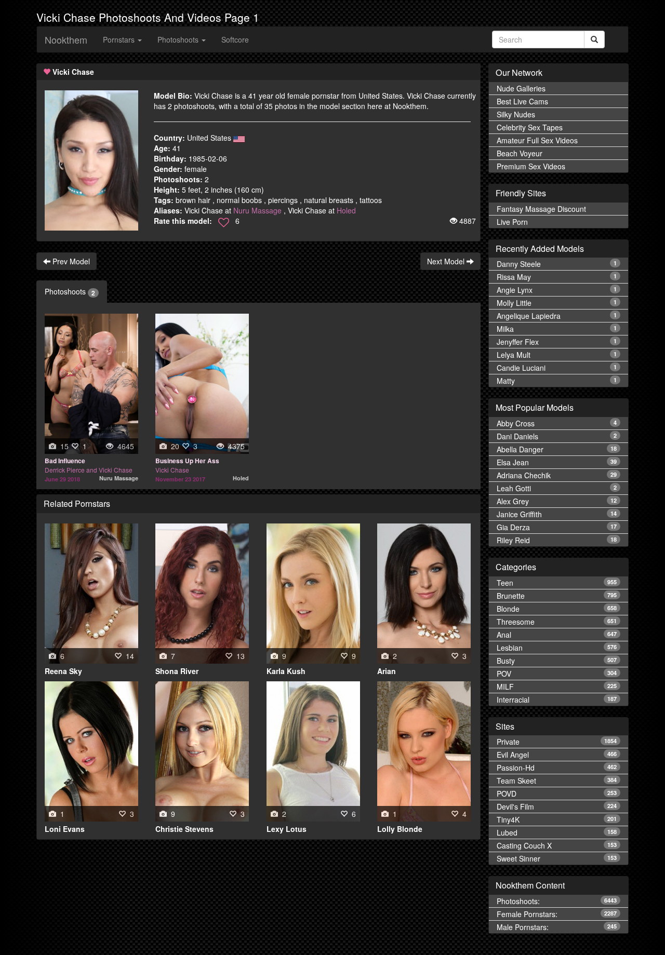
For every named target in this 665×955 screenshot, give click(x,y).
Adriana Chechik (557, 475)
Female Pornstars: (557, 914)
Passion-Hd (557, 767)
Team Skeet (557, 780)
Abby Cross (557, 423)
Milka (557, 329)
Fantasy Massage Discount (541, 209)
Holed (346, 210)
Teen (557, 582)
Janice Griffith (557, 514)
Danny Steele (557, 264)
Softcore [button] (235, 39)
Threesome (557, 621)
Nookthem (66, 39)
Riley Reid (557, 540)
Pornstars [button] (120, 39)
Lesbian (557, 647)
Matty (557, 380)
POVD (557, 793)
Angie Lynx (557, 290)
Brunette (557, 595)
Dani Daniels (557, 436)
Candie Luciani (557, 367)
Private (557, 741)
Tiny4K (557, 819)
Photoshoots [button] (179, 39)
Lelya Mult (557, 354)
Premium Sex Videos (531, 166)
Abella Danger (557, 449)
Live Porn (512, 222)
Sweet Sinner (557, 858)
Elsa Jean (557, 462)
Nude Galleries (521, 88)
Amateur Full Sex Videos (537, 140)
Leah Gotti (557, 488)
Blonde (557, 608)
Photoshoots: (557, 901)
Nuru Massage (257, 210)
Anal (557, 634)
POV (557, 673)
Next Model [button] (447, 261)
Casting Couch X (557, 845)
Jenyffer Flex (557, 342)
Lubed (557, 832)
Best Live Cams (522, 101)
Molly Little (557, 303)
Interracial (557, 699)
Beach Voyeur (519, 153)
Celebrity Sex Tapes (530, 127)
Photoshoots (70, 291)
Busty (557, 660)
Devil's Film (557, 806)
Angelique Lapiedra (557, 316)
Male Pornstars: (557, 927)
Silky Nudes (516, 114)
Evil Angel (557, 754)
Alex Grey (557, 501)
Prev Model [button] (70, 261)
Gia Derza (557, 527)
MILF (557, 686)
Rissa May (557, 277)
